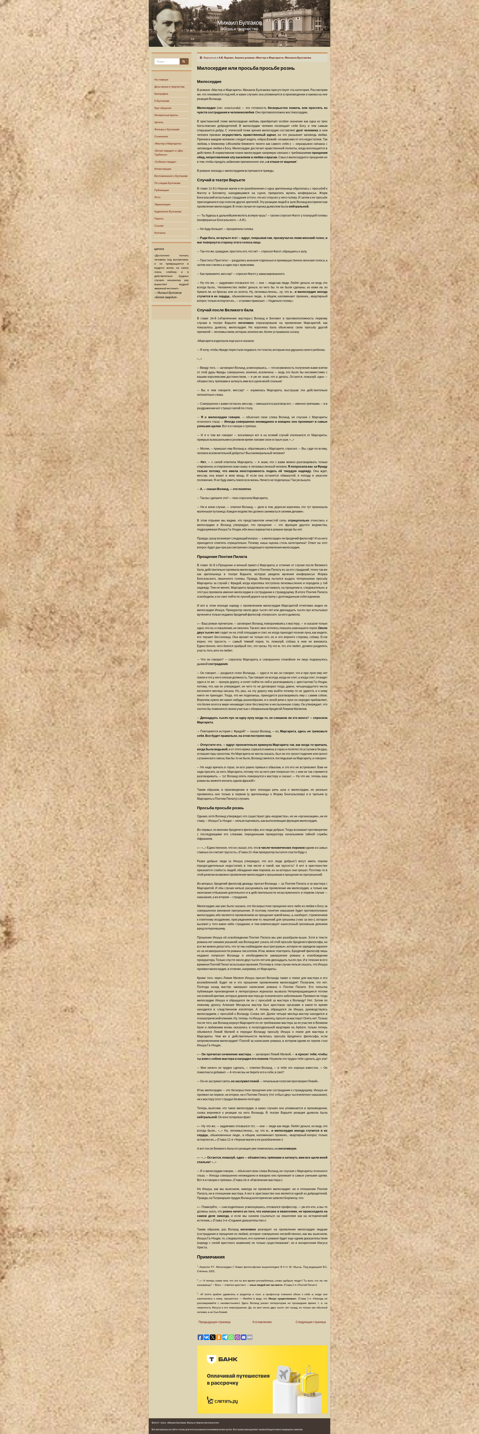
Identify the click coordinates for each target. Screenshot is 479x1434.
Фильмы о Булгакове (166, 129)
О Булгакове (161, 100)
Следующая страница (311, 1322)
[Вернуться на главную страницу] (239, 23)
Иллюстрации (162, 168)
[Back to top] (470, 1425)
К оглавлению (262, 1322)
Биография (161, 93)
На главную (161, 79)
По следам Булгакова (167, 182)
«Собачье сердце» (165, 161)
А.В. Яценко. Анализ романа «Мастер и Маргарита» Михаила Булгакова (265, 57)
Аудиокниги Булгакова (167, 211)
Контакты (160, 232)
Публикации (161, 190)
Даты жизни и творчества (169, 86)
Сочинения (161, 136)
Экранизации (162, 204)
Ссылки (159, 225)
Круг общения (162, 107)
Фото (157, 197)
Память (159, 218)
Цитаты (158, 122)
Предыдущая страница (215, 1322)
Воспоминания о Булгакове (171, 175)
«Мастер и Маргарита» (168, 143)
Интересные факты (166, 115)
